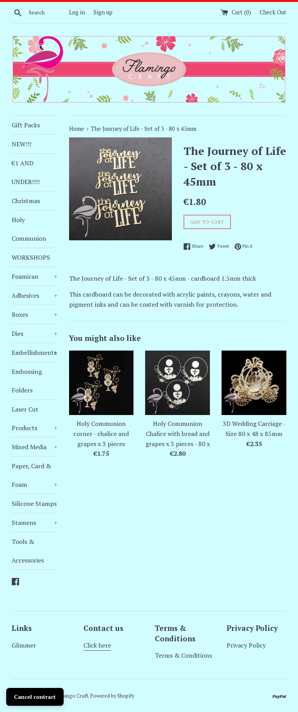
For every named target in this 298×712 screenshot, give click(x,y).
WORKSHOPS (31, 257)
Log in (77, 12)
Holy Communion (29, 229)
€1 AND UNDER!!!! (26, 172)
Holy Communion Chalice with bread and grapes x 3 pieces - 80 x (178, 433)
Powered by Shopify (112, 696)
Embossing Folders (27, 380)
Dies (34, 333)
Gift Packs (26, 125)
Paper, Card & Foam (34, 475)
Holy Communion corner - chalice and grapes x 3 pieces (101, 433)
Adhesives (34, 295)
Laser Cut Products (34, 418)
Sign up (103, 12)
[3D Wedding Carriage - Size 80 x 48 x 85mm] (254, 383)
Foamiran (34, 276)
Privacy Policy (246, 645)
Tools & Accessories (28, 550)
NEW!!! (21, 144)
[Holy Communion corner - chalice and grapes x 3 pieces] (101, 383)
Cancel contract (35, 696)
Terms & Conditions (183, 655)
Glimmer (24, 645)
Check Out (273, 12)
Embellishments (34, 352)
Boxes (34, 314)
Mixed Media (34, 447)
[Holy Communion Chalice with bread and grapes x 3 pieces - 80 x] (177, 383)
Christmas (26, 200)
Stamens (34, 522)
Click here (97, 645)
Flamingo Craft (71, 696)
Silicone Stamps (34, 503)
